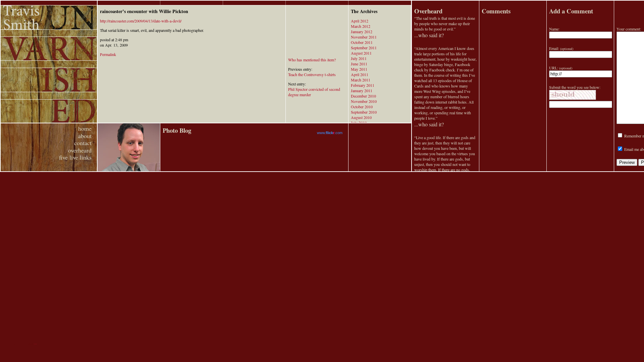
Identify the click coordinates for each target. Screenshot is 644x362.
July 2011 (359, 58)
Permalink (108, 54)
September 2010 (364, 112)
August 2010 (361, 117)
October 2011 (362, 42)
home (85, 128)
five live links (75, 157)
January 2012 (361, 31)
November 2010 (364, 101)
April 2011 (359, 74)
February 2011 (362, 85)
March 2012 (360, 26)
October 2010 (362, 106)
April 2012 (359, 20)
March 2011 (360, 79)
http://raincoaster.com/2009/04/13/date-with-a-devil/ (140, 20)
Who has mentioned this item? (312, 59)
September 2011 (364, 47)
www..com (329, 133)
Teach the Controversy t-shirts (312, 74)
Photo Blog (177, 130)
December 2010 (363, 96)
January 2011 (361, 90)
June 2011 (359, 63)
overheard (80, 150)
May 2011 (359, 69)
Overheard (428, 10)
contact (83, 143)
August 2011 (361, 53)
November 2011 (364, 37)
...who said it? (429, 35)
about (85, 136)
